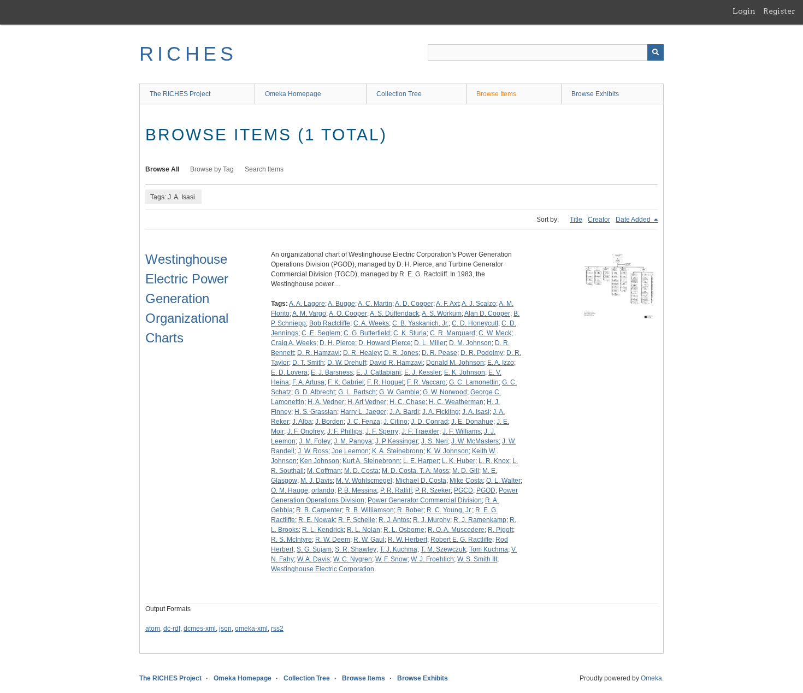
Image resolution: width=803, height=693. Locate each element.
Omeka (651, 678)
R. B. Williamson (369, 510)
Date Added (634, 219)
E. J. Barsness (332, 372)
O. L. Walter (503, 480)
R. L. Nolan (363, 530)
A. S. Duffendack (394, 313)
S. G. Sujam (314, 549)
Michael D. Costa (420, 480)
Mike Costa (466, 480)
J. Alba (302, 421)
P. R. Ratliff (396, 490)
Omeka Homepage (293, 94)
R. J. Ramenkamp (479, 520)
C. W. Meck (495, 333)
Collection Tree (399, 94)
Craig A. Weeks (293, 343)
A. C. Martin (375, 303)
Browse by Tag (212, 169)
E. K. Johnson (464, 372)
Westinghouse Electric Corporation (322, 569)
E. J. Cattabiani (378, 372)
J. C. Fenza (363, 421)
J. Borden (329, 421)
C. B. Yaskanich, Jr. (420, 323)
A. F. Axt (447, 303)
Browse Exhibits (595, 94)
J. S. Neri (434, 441)
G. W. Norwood (445, 392)
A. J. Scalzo (479, 303)
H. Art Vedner (366, 402)
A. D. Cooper (414, 303)
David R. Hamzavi (396, 362)
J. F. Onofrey (305, 431)
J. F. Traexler (420, 431)
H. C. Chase (407, 402)
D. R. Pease (439, 353)
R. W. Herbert (407, 539)
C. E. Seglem (321, 333)
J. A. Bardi (404, 412)
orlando (322, 490)
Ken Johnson (319, 461)
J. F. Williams (461, 431)
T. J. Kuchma (398, 549)
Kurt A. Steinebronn (371, 461)
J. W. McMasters (475, 441)
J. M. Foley (314, 441)
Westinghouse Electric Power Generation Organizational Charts (186, 298)
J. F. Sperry (381, 431)
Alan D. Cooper (487, 313)
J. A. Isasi (475, 412)
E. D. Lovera (289, 372)
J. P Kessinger (396, 441)
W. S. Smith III (477, 559)
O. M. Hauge (289, 490)
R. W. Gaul (369, 539)
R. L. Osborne (403, 530)
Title (576, 219)
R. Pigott (500, 530)
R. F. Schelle (356, 520)
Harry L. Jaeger (363, 412)
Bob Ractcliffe (329, 323)
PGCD (463, 490)
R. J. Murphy (431, 520)
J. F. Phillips (344, 431)
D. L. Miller (430, 343)
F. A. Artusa (308, 382)
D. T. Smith (308, 362)
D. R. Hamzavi (318, 353)
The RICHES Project (180, 94)
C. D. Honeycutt (475, 323)
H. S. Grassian (315, 412)
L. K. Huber (458, 461)
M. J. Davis (316, 480)
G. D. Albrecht (314, 392)
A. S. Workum (442, 313)
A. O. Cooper (348, 313)
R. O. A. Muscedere (456, 530)
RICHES (188, 54)
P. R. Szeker (433, 490)
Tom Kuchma (488, 549)
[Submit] (655, 52)
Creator (599, 219)
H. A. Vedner (326, 402)
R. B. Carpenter (319, 510)
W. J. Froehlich (432, 559)
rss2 (277, 628)
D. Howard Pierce (384, 343)
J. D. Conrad (429, 421)
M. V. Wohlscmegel (364, 480)
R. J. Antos (394, 520)
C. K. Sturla (410, 333)
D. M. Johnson (470, 343)
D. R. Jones (401, 353)
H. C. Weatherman (456, 402)
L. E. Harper (421, 461)
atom (152, 628)
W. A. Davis (313, 559)
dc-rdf (171, 628)
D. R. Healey (362, 353)
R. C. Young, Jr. (449, 510)
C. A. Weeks (371, 323)
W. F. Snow (391, 559)
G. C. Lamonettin (474, 382)
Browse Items (496, 94)
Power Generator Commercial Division (425, 500)
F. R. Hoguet (385, 382)
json (225, 628)
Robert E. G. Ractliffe (461, 539)
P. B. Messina (357, 490)
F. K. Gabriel (346, 382)
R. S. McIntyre (291, 539)
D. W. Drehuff (346, 362)
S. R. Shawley (355, 549)
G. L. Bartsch (357, 392)
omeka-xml (251, 628)
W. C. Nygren (352, 559)
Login (744, 11)
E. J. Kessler (422, 372)
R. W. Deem (332, 539)
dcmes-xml (200, 628)
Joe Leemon (350, 451)
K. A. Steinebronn (397, 451)
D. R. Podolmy (481, 353)
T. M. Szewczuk (443, 549)
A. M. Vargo (309, 313)
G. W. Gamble (399, 392)
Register (779, 11)
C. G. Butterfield (367, 333)
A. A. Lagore (307, 303)
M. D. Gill (465, 471)
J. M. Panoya (353, 441)
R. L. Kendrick (323, 530)
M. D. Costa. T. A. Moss (415, 471)
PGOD (485, 490)
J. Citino (395, 421)
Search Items (264, 169)
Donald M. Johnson (455, 362)
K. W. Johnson (448, 451)
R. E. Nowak (316, 520)
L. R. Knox (494, 461)
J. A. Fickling (440, 412)
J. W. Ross (313, 451)
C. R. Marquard (452, 333)
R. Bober (410, 510)
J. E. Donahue (472, 421)
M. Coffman (324, 471)
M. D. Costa (361, 471)
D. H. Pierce (337, 343)
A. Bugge (341, 303)
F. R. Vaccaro (426, 382)
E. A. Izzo (500, 362)
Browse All (162, 169)
